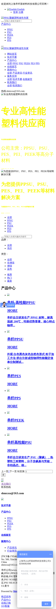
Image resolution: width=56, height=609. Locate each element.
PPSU (10, 220)
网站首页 (12, 54)
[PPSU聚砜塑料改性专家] (15, 17)
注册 (21, 12)
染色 (9, 269)
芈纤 (9, 248)
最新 (9, 281)
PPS (9, 231)
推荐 (9, 274)
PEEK (10, 225)
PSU (9, 223)
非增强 (10, 262)
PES (9, 228)
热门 (9, 277)
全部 (9, 63)
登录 (15, 12)
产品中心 (6, 24)
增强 (9, 266)
